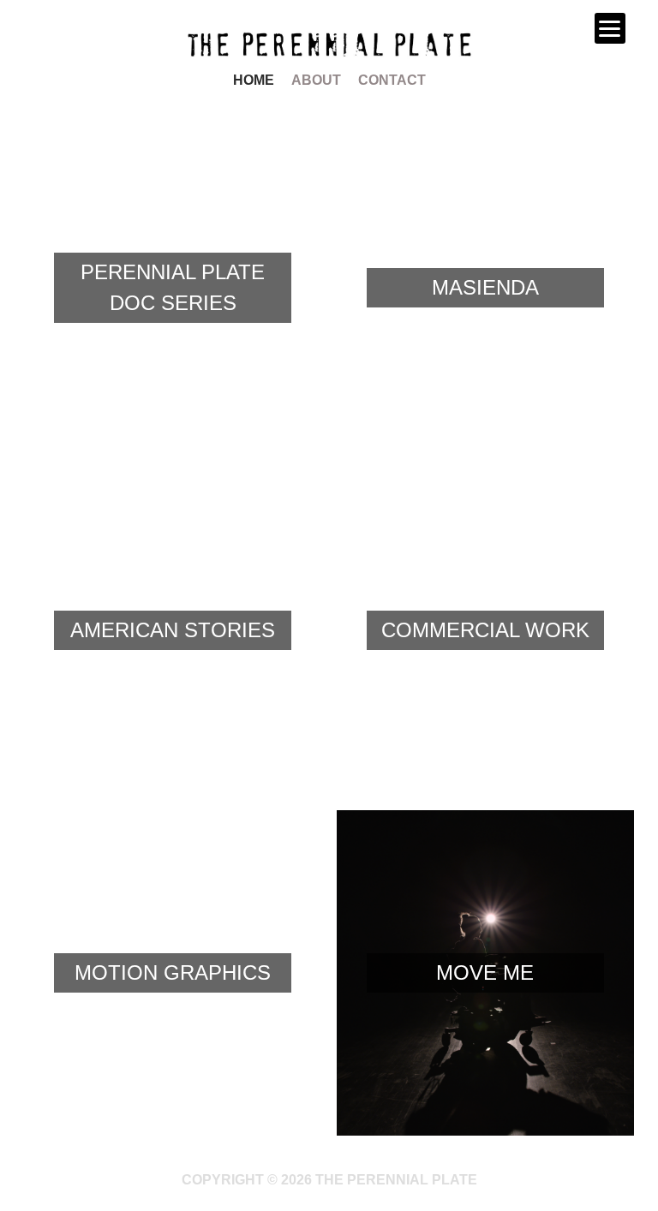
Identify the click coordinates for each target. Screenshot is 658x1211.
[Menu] (610, 28)
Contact (392, 80)
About (316, 80)
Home (253, 80)
